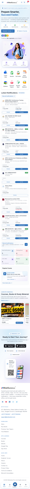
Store (2, 424)
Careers (3, 463)
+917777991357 (5, 414)
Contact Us (4, 465)
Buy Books (4, 426)
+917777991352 (15, 414)
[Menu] (2, 2)
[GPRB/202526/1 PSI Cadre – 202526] (15, 149)
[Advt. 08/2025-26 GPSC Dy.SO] (15, 120)
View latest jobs (6, 283)
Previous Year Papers (7, 429)
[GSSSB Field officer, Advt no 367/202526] (15, 220)
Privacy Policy (5, 468)
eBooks (3, 443)
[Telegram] (16, 401)
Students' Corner (7, 31)
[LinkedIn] (9, 401)
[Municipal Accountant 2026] (15, 205)
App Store (4, 448)
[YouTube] (6, 401)
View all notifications (7, 96)
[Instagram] (13, 401)
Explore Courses (23, 31)
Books (3, 441)
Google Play (4, 446)
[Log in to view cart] (24, 2)
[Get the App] (19, 372)
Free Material (5, 431)
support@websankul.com (8, 417)
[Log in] (21, 2)
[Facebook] (2, 401)
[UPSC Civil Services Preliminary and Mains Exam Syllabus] (15, 164)
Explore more (4, 300)
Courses (3, 438)
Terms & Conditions (6, 470)
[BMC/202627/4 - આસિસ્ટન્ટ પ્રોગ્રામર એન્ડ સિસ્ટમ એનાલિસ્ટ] (15, 135)
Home (3, 455)
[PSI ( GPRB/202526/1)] (15, 177)
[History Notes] (15, 190)
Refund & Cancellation (7, 473)
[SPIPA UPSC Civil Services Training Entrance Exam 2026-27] (15, 106)
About (3, 460)
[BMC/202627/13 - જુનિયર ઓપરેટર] (15, 233)
